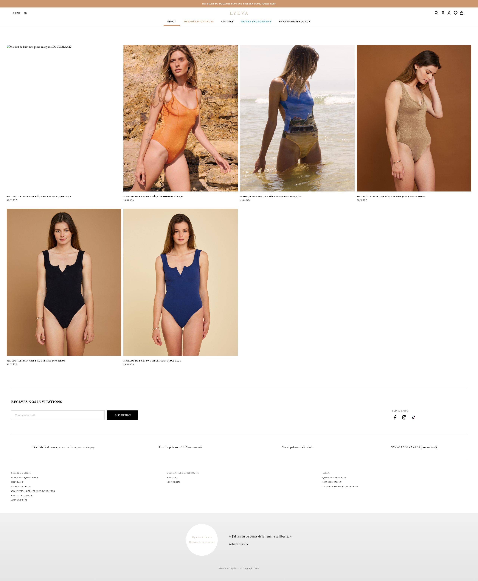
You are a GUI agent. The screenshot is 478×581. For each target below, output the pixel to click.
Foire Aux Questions (24, 477)
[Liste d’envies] (456, 13)
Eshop (171, 21)
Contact (17, 481)
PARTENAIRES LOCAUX (295, 21)
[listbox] (18, 186)
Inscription (123, 415)
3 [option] (26, 186)
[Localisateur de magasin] (443, 13)
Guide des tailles (22, 495)
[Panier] (463, 13)
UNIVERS (227, 21)
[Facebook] (394, 418)
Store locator (21, 486)
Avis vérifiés (19, 500)
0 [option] (10, 186)
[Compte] (449, 13)
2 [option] (20, 186)
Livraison (173, 481)
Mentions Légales (228, 568)
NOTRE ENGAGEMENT (256, 21)
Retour (172, 477)
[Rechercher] (437, 13)
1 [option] (15, 186)
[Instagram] (404, 418)
